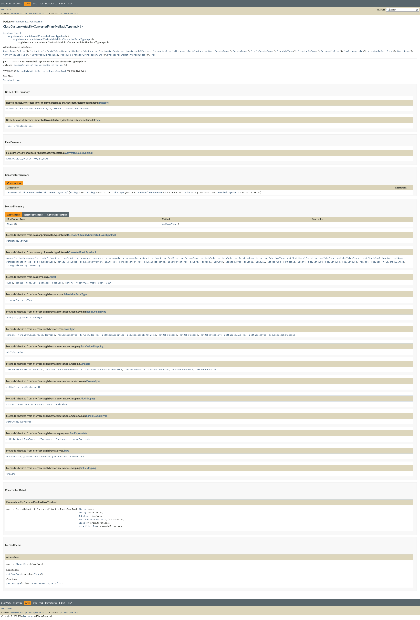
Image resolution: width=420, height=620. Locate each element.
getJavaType (169, 224)
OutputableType (307, 51)
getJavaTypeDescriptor (248, 258)
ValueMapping (199, 51)
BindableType (285, 51)
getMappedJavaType (235, 335)
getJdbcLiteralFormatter (302, 258)
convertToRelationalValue (51, 404)
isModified (274, 261)
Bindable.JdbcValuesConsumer (71, 108)
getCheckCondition (113, 335)
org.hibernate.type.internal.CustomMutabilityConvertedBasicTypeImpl (51, 39)
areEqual (11, 317)
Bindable (77, 51)
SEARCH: (381, 10)
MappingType (164, 51)
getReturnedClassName (36, 456)
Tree (41, 3)
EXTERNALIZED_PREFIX (18, 158)
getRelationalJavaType (20, 439)
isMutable (289, 261)
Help (69, 3)
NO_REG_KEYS (41, 158)
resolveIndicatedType (19, 300)
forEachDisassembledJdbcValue (36, 335)
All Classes (6, 9)
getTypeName (44, 439)
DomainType (239, 51)
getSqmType (13, 387)
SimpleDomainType (261, 51)
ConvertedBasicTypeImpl (79, 152)
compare (85, 258)
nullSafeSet (315, 261)
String (74, 192)
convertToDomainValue (19, 404)
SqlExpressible (181, 51)
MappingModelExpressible (141, 51)
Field (22, 13)
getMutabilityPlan (17, 240)
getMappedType (257, 335)
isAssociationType (130, 261)
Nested (15, 13)
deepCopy (98, 258)
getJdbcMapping (168, 335)
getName (398, 258)
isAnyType (111, 261)
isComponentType (178, 261)
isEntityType (233, 261)
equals (19, 282)
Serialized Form (11, 80)
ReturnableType (330, 51)
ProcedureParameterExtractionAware (80, 54)
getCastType (171, 258)
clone (9, 282)
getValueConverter (91, 261)
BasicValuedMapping (59, 51)
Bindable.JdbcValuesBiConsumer (25, 108)
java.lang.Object (12, 32)
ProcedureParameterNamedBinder (126, 54)
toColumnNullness (393, 261)
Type (22, 51)
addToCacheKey (14, 352)
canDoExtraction (50, 258)
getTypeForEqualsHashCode (68, 456)
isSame (302, 261)
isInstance (60, 439)
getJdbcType (327, 258)
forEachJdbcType (67, 335)
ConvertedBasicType (15, 54)
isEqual (248, 261)
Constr (30, 13)
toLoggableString (16, 265)
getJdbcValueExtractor (377, 258)
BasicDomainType (218, 51)
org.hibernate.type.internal (27, 21)
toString (35, 265)
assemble (11, 258)
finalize (31, 282)
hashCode (57, 282)
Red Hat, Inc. (28, 616)
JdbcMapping (90, 51)
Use (35, 3)
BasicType (9, 51)
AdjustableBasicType (380, 51)
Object (52, 276)
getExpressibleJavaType (141, 335)
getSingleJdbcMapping (282, 335)
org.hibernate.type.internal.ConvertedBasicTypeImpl (37, 36)
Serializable (38, 51)
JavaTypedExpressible (45, 54)
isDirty (194, 261)
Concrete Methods (57, 214)
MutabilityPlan (227, 192)
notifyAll (82, 282)
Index (62, 3)
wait (93, 282)
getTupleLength (31, 387)
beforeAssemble (29, 258)
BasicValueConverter (150, 192)
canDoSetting (71, 258)
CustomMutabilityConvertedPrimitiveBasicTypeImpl (38, 192)
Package (17, 3)
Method (39, 13)
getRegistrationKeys (18, 261)
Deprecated (51, 3)
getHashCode (208, 258)
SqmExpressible (353, 51)
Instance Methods (33, 214)
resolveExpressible (81, 439)
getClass (44, 282)
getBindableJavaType (18, 421)
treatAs (11, 473)
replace (364, 261)
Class (188, 192)
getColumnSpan (189, 258)
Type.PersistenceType (19, 126)
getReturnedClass (44, 261)
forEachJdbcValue (135, 369)
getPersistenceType (31, 317)
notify (69, 282)
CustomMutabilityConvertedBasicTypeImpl (39, 65)
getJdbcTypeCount (211, 335)
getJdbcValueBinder (349, 258)
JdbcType (118, 192)
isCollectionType (154, 261)
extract (144, 258)
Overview (6, 3)
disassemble (113, 258)
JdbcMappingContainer (111, 51)
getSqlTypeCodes (67, 261)
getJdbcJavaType (275, 258)
